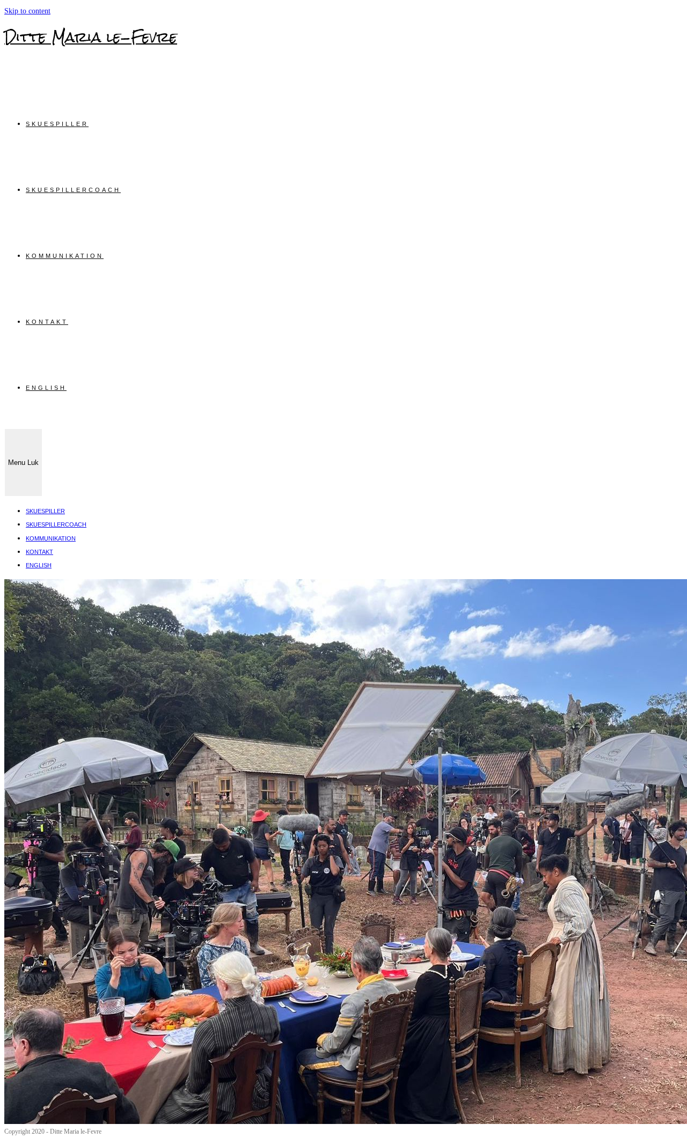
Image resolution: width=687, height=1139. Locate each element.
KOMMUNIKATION (51, 538)
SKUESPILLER (45, 511)
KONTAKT (39, 552)
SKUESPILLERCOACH (56, 524)
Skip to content (27, 11)
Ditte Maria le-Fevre (90, 37)
